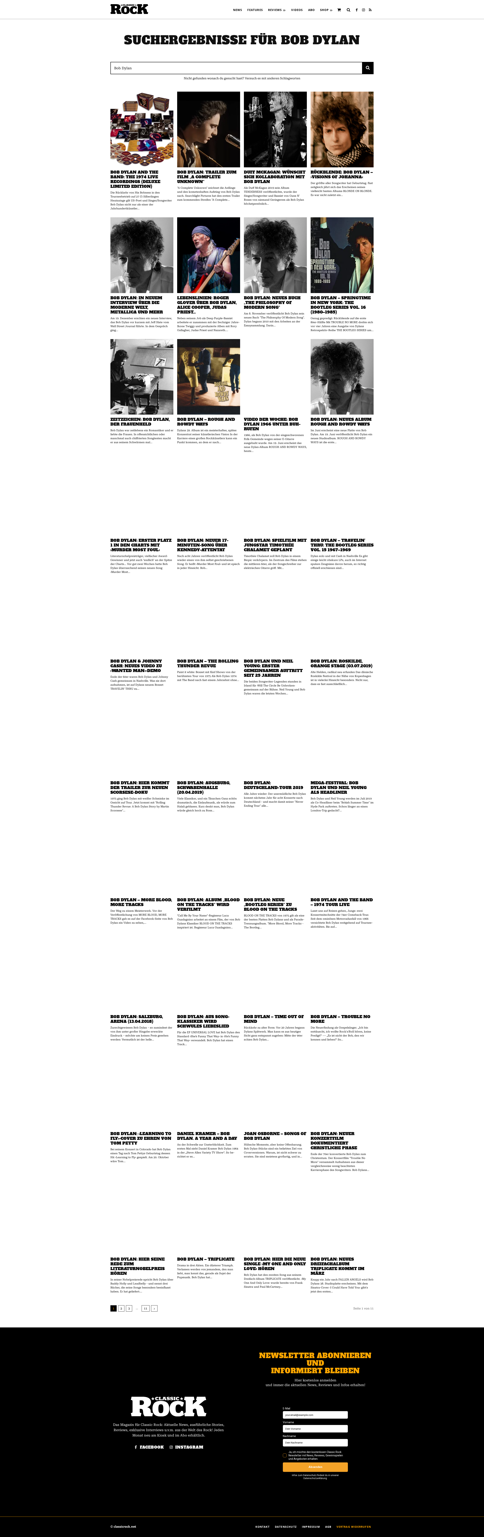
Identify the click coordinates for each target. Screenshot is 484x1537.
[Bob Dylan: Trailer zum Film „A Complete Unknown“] (208, 129)
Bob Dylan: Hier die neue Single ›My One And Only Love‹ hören (275, 1263)
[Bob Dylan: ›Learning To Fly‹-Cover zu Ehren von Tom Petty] (141, 1091)
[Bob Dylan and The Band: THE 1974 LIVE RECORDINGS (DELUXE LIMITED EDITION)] (141, 129)
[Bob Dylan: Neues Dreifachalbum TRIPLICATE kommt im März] (342, 1217)
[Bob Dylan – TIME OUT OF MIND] (275, 974)
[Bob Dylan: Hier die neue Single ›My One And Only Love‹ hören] (275, 1217)
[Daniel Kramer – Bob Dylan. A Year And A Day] (208, 1091)
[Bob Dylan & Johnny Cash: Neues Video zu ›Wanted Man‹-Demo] (141, 619)
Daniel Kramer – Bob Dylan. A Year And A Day (207, 1136)
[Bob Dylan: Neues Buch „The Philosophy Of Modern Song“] (275, 255)
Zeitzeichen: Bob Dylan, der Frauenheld (140, 422)
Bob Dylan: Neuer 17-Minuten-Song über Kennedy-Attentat (202, 545)
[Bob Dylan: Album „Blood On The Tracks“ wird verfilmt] (208, 857)
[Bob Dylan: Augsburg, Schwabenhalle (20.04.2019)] (208, 740)
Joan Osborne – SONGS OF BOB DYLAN (275, 1136)
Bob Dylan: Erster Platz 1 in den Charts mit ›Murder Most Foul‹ (140, 545)
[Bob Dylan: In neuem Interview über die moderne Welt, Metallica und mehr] (141, 255)
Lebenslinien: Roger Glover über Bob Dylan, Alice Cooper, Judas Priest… (207, 305)
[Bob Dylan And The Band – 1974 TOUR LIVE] (342, 857)
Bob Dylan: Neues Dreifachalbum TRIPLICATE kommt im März (337, 1266)
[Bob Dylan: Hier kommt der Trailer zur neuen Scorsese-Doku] (141, 740)
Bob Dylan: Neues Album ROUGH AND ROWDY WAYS (341, 422)
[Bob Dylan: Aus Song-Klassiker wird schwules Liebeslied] (208, 974)
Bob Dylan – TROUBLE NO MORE (340, 1019)
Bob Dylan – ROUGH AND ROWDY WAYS (206, 422)
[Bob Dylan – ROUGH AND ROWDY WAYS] (208, 377)
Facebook (152, 1447)
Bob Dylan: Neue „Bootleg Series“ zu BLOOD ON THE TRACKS (270, 904)
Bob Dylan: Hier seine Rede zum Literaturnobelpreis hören (137, 1266)
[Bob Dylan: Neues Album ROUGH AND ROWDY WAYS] (342, 377)
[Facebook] (356, 10)
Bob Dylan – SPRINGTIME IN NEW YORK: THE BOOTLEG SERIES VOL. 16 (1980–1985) (341, 305)
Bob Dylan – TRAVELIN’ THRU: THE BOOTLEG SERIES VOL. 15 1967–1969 (342, 545)
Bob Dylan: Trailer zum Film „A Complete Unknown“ (207, 176)
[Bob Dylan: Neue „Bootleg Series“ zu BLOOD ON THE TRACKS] (275, 857)
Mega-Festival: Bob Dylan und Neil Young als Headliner (339, 787)
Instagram (189, 1447)
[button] (348, 10)
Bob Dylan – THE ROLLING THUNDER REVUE (207, 663)
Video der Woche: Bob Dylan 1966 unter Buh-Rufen (272, 424)
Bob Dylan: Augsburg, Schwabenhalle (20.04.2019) (203, 787)
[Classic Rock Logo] (129, 9)
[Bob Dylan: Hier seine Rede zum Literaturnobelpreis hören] (141, 1217)
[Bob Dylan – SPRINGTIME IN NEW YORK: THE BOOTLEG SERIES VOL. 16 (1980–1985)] (342, 255)
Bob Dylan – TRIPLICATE (205, 1259)
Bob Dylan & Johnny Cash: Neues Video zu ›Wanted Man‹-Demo (136, 665)
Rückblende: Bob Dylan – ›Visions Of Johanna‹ (342, 174)
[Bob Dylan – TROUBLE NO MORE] (342, 974)
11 (145, 1308)
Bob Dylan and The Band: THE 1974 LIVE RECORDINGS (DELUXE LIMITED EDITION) (135, 179)
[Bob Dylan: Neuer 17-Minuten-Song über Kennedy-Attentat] (208, 498)
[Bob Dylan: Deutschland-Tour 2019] (275, 740)
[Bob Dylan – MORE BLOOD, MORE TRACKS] (141, 857)
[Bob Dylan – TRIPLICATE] (208, 1217)
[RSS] (370, 10)
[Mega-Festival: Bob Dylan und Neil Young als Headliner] (342, 740)
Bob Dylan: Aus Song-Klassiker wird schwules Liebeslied (203, 1021)
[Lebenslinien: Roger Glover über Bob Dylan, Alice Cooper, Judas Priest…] (208, 255)
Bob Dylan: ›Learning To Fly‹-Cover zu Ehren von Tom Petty (140, 1138)
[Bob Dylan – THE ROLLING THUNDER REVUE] (208, 619)
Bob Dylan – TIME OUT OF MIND (274, 1019)
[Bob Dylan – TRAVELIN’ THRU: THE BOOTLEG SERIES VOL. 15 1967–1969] (342, 498)
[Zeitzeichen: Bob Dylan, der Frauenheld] (141, 377)
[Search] (368, 68)
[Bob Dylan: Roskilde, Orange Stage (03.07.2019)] (342, 619)
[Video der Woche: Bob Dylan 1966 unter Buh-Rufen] (275, 377)
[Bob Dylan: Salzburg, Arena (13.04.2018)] (141, 974)
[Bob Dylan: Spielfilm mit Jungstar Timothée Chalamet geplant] (275, 498)
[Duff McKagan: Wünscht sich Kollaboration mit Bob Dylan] (275, 129)
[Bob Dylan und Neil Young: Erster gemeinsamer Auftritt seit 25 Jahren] (275, 619)
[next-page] (154, 1308)
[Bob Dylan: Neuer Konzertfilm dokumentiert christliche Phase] (342, 1091)
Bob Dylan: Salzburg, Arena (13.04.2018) (136, 1019)
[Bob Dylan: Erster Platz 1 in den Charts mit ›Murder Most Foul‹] (141, 498)
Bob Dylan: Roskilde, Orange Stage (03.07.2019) (341, 663)
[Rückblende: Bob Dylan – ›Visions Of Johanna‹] (342, 129)
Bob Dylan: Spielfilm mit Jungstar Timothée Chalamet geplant (275, 545)
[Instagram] (363, 10)
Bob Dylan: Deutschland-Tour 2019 (273, 785)
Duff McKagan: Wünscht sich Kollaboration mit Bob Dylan (275, 176)
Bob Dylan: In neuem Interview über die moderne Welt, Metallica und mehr (136, 305)
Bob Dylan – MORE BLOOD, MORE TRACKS (141, 902)
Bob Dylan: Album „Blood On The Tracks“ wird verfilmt (208, 904)
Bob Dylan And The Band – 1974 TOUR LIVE (342, 902)
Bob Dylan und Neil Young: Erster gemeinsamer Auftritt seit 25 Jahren (273, 668)
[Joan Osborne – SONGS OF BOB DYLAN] (275, 1091)
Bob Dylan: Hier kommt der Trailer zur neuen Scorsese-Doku (139, 787)
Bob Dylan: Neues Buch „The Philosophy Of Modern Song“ (272, 302)
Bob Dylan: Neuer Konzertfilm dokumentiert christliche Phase (334, 1141)
